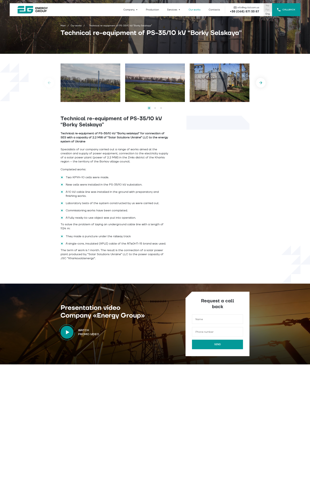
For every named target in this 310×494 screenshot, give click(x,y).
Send (217, 344)
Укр (267, 5)
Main (63, 25)
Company (129, 9)
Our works (76, 25)
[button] (149, 108)
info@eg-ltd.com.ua (248, 7)
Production (152, 9)
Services (172, 9)
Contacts (214, 9)
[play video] (67, 332)
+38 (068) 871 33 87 (244, 11)
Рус (267, 9)
